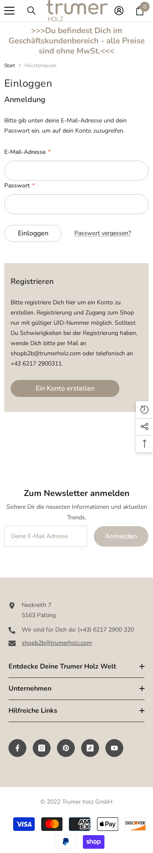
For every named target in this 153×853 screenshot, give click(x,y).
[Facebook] (17, 748)
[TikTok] (90, 748)
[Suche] (31, 11)
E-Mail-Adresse (27, 152)
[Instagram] (42, 748)
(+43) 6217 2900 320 (106, 630)
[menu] (9, 11)
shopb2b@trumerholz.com (57, 643)
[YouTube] (114, 748)
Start (9, 65)
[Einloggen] (119, 10)
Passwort (19, 185)
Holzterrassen (41, 65)
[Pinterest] (66, 748)
